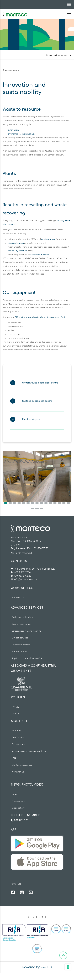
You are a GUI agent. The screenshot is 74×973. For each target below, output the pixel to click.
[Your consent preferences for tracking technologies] (68, 967)
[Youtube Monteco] (31, 893)
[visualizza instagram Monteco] (22, 893)
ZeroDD (46, 967)
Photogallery (18, 801)
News (14, 794)
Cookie (15, 714)
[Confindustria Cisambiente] (21, 679)
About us (16, 731)
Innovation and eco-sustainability (29, 751)
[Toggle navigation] (68, 4)
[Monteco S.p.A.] (15, 11)
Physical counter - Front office (27, 658)
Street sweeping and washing (26, 631)
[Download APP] (37, 838)
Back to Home (12, 71)
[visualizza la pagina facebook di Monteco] (13, 893)
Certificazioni (18, 737)
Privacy (15, 707)
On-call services (20, 638)
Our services (18, 744)
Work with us (18, 598)
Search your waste (21, 624)
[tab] (37, 383)
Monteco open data (22, 765)
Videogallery (18, 808)
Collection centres (21, 645)
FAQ (14, 758)
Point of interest (20, 651)
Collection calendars (22, 617)
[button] (35, 383)
